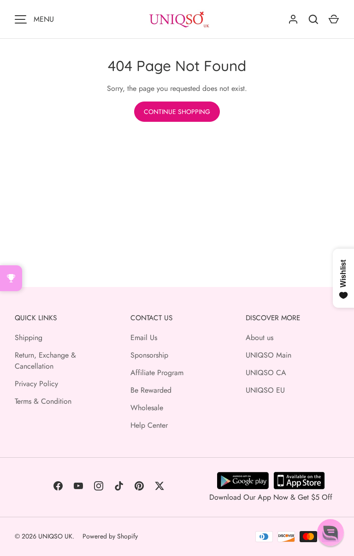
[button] (330, 532)
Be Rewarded (150, 390)
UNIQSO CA (266, 372)
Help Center (149, 425)
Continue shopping (177, 111)
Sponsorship (149, 355)
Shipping (28, 337)
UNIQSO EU (265, 390)
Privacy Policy (36, 383)
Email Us (143, 337)
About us (259, 337)
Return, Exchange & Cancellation (45, 360)
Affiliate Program (156, 372)
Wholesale (146, 407)
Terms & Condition (43, 401)
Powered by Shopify (110, 536)
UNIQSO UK (55, 536)
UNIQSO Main (268, 355)
